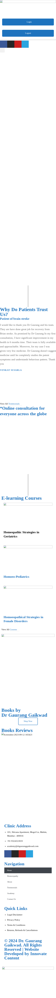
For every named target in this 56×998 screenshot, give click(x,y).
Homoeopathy (12, 876)
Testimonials (12, 887)
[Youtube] (18, 44)
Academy (11, 893)
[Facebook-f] (3, 44)
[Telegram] (25, 44)
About (9, 882)
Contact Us (11, 899)
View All (10, 404)
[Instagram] (10, 44)
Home (9, 870)
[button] (28, 39)
